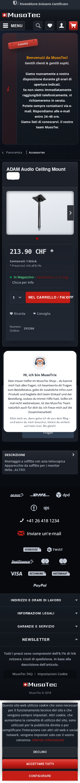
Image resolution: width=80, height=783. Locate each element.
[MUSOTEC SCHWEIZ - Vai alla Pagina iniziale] (21, 15)
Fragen (48, 433)
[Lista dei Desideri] (49, 25)
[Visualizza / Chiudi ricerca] (37, 25)
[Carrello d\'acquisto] (73, 25)
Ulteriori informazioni (48, 740)
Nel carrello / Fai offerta (49, 297)
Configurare (40, 776)
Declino (40, 752)
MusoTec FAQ (22, 674)
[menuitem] (12, 25)
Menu (16, 25)
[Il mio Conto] (61, 25)
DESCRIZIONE (15, 455)
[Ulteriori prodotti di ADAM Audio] (13, 176)
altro (20, 470)
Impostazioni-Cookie (53, 674)
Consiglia (43, 313)
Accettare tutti (40, 764)
